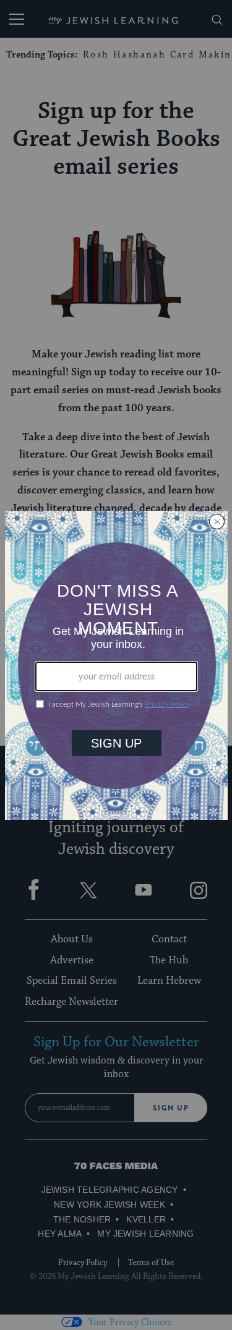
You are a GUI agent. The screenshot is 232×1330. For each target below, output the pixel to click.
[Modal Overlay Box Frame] (116, 665)
